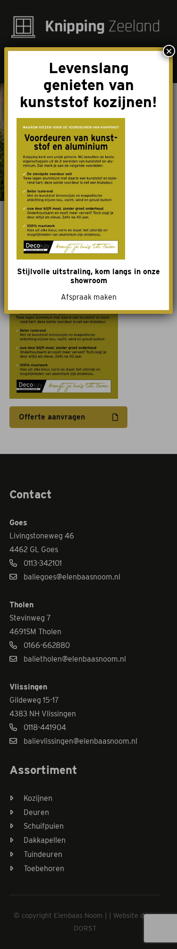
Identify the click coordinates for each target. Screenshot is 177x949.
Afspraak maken (89, 297)
